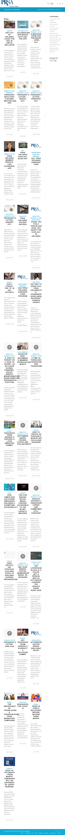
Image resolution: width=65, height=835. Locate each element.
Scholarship (36, 282)
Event (22, 150)
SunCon (52, 46)
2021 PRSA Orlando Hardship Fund (36, 161)
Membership (9, 93)
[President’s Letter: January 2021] (9, 208)
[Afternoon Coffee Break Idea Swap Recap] (36, 633)
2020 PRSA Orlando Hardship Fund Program (23, 292)
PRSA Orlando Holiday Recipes (22, 221)
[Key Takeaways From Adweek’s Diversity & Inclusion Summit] (22, 632)
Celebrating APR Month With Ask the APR (23, 36)
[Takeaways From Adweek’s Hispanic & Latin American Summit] (9, 425)
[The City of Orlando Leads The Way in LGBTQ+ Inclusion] (9, 24)
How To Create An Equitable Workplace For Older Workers (36, 437)
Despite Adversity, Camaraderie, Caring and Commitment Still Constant (37, 506)
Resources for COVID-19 (22, 706)
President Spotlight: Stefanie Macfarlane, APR (10, 99)
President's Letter (36, 32)
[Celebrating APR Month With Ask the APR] (22, 24)
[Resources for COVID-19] (22, 696)
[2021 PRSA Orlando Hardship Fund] (36, 145)
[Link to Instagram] (62, 3)
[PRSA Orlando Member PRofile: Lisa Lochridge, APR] (9, 146)
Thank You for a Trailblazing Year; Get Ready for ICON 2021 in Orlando (37, 229)
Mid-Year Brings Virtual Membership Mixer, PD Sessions (23, 572)
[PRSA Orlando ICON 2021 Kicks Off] (22, 144)
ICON (51, 31)
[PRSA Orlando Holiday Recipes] (22, 209)
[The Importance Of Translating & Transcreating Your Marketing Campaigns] (9, 696)
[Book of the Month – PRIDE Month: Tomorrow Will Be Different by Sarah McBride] (9, 761)
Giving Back (36, 154)
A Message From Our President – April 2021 (36, 38)
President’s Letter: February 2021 (37, 98)
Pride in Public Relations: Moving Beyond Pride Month (36, 712)
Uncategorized (36, 220)
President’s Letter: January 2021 (10, 221)
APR (19, 31)
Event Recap (53, 28)
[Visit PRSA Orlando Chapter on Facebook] (53, 61)
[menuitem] (47, 3)
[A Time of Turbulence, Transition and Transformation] (36, 347)
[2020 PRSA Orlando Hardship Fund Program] (22, 277)
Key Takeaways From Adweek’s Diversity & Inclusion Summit (22, 647)
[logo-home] (10, 3)
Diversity (9, 31)
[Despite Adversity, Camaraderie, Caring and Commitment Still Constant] (36, 488)
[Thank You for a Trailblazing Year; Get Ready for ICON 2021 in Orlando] (36, 209)
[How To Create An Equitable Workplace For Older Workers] (36, 424)
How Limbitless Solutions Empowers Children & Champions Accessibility (11, 501)
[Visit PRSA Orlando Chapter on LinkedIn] (55, 61)
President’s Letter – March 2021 (23, 98)
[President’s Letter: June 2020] (9, 633)
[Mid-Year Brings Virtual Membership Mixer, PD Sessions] (22, 556)
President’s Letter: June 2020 (10, 644)
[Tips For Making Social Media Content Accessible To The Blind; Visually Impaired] (22, 487)
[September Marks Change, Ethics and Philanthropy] (22, 425)
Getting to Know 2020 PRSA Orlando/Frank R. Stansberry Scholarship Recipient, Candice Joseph (38, 293)
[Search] (47, 3)
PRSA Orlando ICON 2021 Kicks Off (23, 155)
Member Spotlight (9, 91)
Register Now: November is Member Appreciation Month (24, 359)
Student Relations (54, 44)
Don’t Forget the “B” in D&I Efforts (9, 288)
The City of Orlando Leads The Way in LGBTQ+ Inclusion (9, 39)
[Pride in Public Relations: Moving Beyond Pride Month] (36, 697)
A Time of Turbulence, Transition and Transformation (39, 362)
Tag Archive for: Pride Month (12, 9)
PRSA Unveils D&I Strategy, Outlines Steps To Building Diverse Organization (11, 571)
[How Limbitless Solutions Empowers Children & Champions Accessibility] (9, 487)
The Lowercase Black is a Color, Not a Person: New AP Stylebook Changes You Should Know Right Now (36, 578)
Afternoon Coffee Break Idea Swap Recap (36, 646)
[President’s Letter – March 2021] (22, 85)
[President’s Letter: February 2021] (36, 85)
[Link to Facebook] (58, 3)
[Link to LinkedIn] (60, 3)
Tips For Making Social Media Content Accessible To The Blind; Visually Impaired (23, 504)
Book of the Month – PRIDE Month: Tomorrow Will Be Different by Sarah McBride (9, 778)
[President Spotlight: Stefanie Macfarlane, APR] (9, 85)
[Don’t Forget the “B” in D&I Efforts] (9, 276)
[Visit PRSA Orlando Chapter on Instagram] (51, 61)
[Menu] (51, 3)
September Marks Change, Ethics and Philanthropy (24, 440)
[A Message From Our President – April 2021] (36, 24)
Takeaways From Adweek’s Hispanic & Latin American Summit (9, 439)
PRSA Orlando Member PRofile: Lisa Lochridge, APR (9, 162)
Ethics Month (53, 24)
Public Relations (54, 40)
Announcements (36, 152)
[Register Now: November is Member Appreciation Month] (22, 346)
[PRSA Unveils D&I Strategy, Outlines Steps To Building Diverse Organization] (9, 555)
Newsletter (24, 31)
